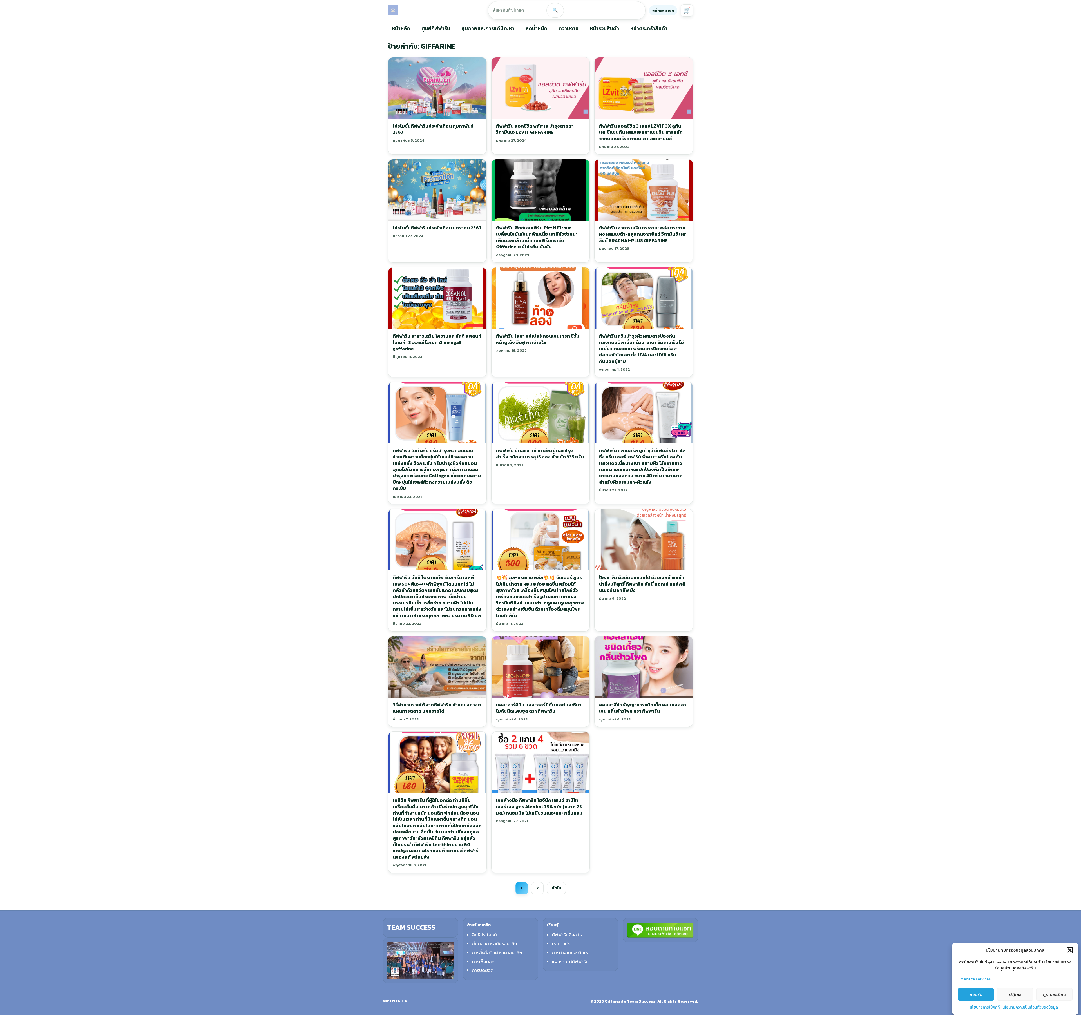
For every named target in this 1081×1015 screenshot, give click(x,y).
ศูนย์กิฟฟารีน (435, 28)
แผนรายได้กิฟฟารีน (570, 961)
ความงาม (569, 28)
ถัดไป (556, 888)
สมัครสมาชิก (663, 10)
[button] (1070, 950)
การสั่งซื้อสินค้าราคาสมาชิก (497, 952)
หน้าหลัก (401, 28)
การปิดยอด (482, 970)
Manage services (976, 979)
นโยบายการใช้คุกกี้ (985, 1007)
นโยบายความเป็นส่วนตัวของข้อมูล (1030, 1007)
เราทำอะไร (561, 943)
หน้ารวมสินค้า (604, 28)
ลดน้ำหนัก (536, 28)
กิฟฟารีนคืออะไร (567, 934)
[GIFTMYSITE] (393, 10)
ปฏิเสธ (1015, 994)
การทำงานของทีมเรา (571, 952)
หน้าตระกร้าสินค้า (648, 28)
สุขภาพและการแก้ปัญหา (487, 28)
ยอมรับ (976, 994)
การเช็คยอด (483, 961)
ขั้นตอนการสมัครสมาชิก (494, 943)
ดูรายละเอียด (1054, 994)
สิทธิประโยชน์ (484, 934)
